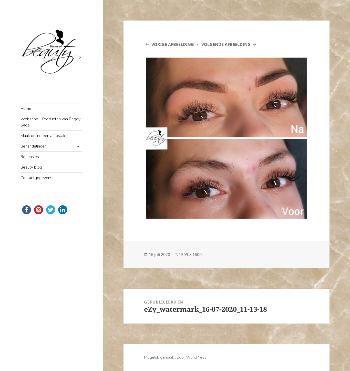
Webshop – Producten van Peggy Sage (50, 122)
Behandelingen (33, 146)
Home (25, 108)
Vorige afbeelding (172, 44)
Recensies (29, 157)
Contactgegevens (36, 178)
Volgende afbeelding (226, 44)
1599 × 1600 (190, 254)
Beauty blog (31, 167)
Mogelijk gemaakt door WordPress (175, 357)
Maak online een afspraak (42, 136)
